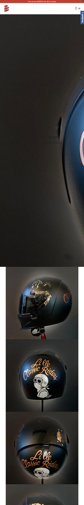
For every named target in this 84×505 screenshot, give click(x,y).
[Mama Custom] (6, 8)
